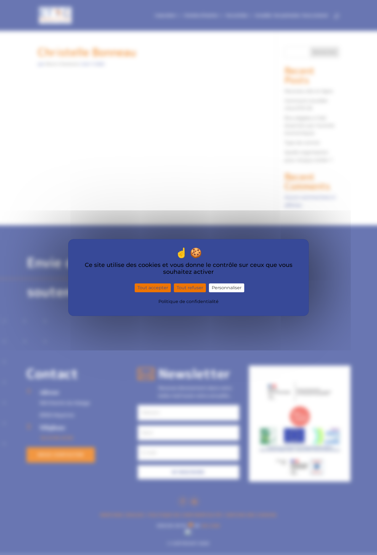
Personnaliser (226, 287)
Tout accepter (152, 287)
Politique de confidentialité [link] (188, 301)
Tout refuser (190, 287)
